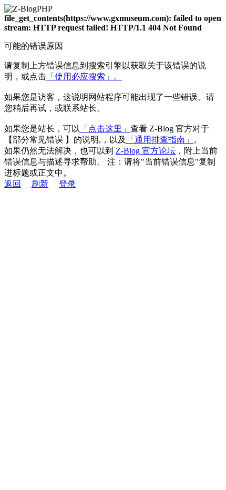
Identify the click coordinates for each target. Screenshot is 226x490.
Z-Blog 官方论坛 (146, 150)
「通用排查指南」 (159, 139)
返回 (12, 183)
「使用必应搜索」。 (84, 76)
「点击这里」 (105, 128)
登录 (67, 183)
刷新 (40, 183)
